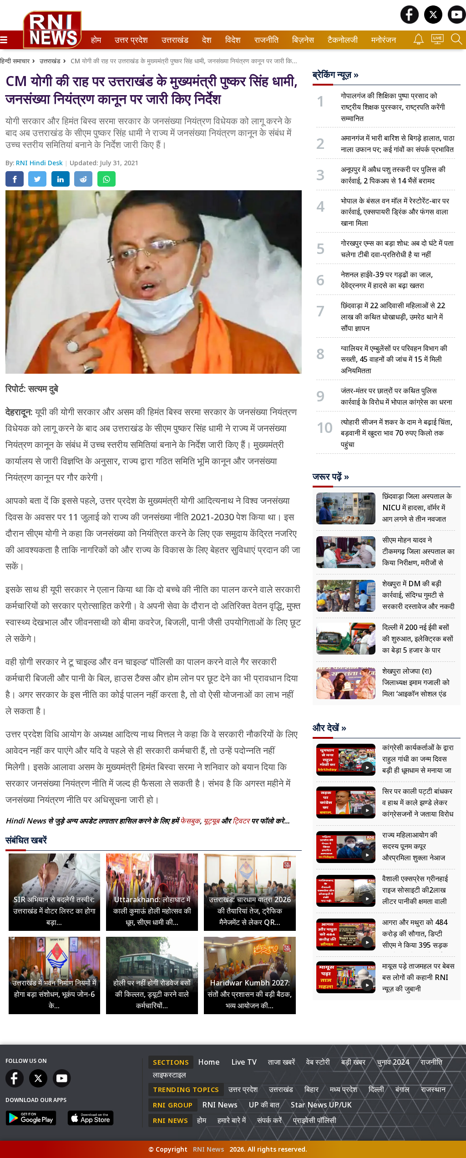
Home (209, 1061)
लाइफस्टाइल (169, 1074)
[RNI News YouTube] (457, 21)
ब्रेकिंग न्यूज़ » (336, 74)
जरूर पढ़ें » (331, 476)
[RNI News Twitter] (433, 21)
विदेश (232, 40)
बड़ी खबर (353, 1061)
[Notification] (418, 42)
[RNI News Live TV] (437, 42)
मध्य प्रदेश (343, 1089)
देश (206, 40)
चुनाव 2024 (393, 1061)
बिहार (311, 1089)
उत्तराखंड (173, 40)
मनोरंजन (382, 40)
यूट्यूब (212, 820)
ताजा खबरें (281, 1061)
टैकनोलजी (341, 40)
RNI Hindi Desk (40, 163)
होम (95, 40)
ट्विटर (241, 820)
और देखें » (329, 728)
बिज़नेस (301, 40)
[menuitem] (96, 39)
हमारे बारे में (232, 1120)
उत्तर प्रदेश (129, 40)
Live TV (244, 1061)
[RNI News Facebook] (409, 21)
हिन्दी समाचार (15, 61)
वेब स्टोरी (318, 1061)
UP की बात (264, 1104)
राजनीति (265, 40)
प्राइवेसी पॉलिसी (314, 1120)
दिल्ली (376, 1089)
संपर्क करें (269, 1120)
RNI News (220, 1104)
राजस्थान (433, 1089)
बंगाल (402, 1089)
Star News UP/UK (321, 1104)
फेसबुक (190, 820)
